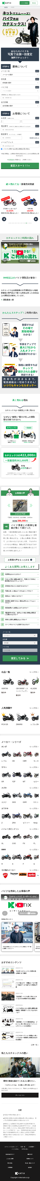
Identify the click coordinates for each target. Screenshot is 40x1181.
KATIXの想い (25, 1149)
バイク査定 (24, 3)
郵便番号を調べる (34, 138)
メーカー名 (5, 71)
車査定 (34, 3)
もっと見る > (34, 672)
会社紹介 (30, 1167)
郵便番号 (11, 134)
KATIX (6, 7)
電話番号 (4, 126)
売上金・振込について (30, 1163)
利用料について (30, 1158)
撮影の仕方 (30, 1154)
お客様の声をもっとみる (18, 560)
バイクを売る (15, 1149)
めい (21, 121)
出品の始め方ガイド (10, 1154)
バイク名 (4, 87)
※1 (28, 417)
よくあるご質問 (10, 1158)
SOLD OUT (5, 199)
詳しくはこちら (20, 1095)
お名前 (7, 118)
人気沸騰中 (31, 1146)
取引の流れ (10, 1163)
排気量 (3, 79)
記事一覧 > (35, 1045)
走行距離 (4, 102)
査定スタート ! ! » (20, 165)
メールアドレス (7, 142)
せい (1, 121)
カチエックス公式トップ (11, 1146)
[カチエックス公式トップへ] (6, 3)
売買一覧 (23, 1146)
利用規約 (11, 159)
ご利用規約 (10, 1167)
